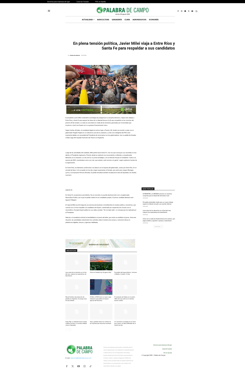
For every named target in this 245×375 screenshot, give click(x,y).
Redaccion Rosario (75, 55)
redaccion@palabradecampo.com (80, 358)
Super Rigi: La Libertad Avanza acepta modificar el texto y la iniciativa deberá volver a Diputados (76, 323)
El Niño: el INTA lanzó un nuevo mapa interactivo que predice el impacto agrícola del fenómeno (100, 298)
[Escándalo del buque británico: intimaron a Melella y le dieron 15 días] (125, 262)
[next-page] (70, 329)
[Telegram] (96, 60)
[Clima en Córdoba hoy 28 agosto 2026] (101, 262)
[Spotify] (185, 11)
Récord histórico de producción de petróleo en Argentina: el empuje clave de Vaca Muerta (76, 298)
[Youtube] (192, 11)
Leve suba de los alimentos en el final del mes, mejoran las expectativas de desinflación (75, 274)
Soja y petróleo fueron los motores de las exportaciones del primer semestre (100, 322)
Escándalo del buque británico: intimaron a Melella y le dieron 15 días (125, 273)
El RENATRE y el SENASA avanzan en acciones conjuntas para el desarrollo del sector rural (157, 195)
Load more (157, 226)
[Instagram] (181, 11)
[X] (188, 11)
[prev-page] (66, 329)
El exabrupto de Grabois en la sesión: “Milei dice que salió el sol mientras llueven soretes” (124, 298)
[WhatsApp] (87, 60)
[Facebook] (178, 11)
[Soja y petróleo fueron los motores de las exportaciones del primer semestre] (101, 312)
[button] (196, 11)
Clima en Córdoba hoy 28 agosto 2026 (100, 272)
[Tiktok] (90, 366)
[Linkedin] (92, 60)
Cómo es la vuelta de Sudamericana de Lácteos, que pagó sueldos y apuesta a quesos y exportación (159, 220)
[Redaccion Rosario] (66, 55)
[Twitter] (72, 366)
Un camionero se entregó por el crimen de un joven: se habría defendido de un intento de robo (125, 323)
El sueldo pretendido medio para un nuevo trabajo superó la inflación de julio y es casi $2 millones (158, 203)
